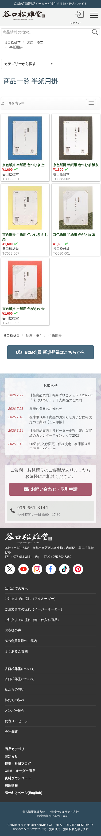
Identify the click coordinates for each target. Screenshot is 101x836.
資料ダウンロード (18, 778)
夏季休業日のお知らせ (45, 408)
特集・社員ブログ (18, 763)
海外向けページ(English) (23, 793)
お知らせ (11, 756)
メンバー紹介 (14, 710)
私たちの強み (14, 700)
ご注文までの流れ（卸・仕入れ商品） (33, 620)
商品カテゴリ (14, 749)
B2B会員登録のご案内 (21, 641)
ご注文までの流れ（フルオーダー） (31, 599)
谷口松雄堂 (10, 174)
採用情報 (11, 785)
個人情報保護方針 (34, 811)
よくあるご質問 (16, 651)
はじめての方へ (16, 588)
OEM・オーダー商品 (20, 771)
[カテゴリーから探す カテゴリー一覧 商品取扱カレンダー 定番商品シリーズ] (32, 64)
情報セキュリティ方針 (64, 811)
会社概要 (11, 732)
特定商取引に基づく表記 (52, 816)
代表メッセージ (16, 721)
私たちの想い (14, 689)
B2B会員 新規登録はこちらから (55, 352)
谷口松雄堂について (19, 669)
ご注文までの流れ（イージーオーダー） (34, 609)
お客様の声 (13, 630)
